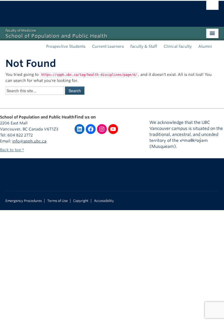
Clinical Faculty (178, 46)
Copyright (81, 201)
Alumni (205, 46)
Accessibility (104, 201)
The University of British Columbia (96, 11)
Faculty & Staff (143, 46)
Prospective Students (66, 46)
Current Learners (108, 46)
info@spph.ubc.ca (29, 141)
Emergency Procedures (23, 201)
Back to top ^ (12, 150)
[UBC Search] (212, 7)
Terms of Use (57, 201)
